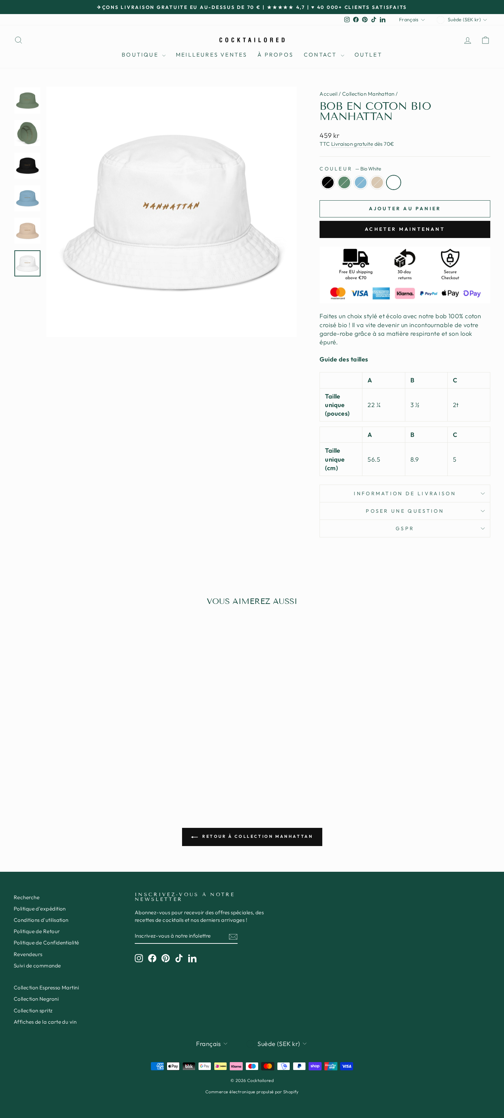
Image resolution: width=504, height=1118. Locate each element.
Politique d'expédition (40, 908)
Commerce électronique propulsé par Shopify (252, 1091)
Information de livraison (405, 493)
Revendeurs (28, 954)
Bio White (393, 182)
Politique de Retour (37, 931)
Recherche (26, 897)
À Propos (275, 54)
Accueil (328, 94)
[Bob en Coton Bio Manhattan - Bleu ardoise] (70, 761)
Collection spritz (33, 1010)
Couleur (350, 169)
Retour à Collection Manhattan (257, 836)
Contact (321, 54)
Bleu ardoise (361, 182)
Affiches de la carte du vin (45, 1022)
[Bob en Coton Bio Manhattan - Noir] (52, 761)
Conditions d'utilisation (41, 920)
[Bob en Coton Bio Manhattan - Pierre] (79, 761)
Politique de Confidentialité (46, 942)
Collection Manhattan (368, 94)
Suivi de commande (37, 965)
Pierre (377, 182)
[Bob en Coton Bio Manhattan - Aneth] (61, 761)
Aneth (344, 182)
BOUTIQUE (141, 54)
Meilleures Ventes (211, 54)
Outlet (368, 54)
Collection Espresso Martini (46, 987)
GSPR (405, 528)
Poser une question (405, 511)
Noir (328, 182)
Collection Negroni (36, 999)
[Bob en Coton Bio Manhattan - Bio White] (89, 761)
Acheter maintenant (405, 229)
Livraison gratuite (352, 144)
